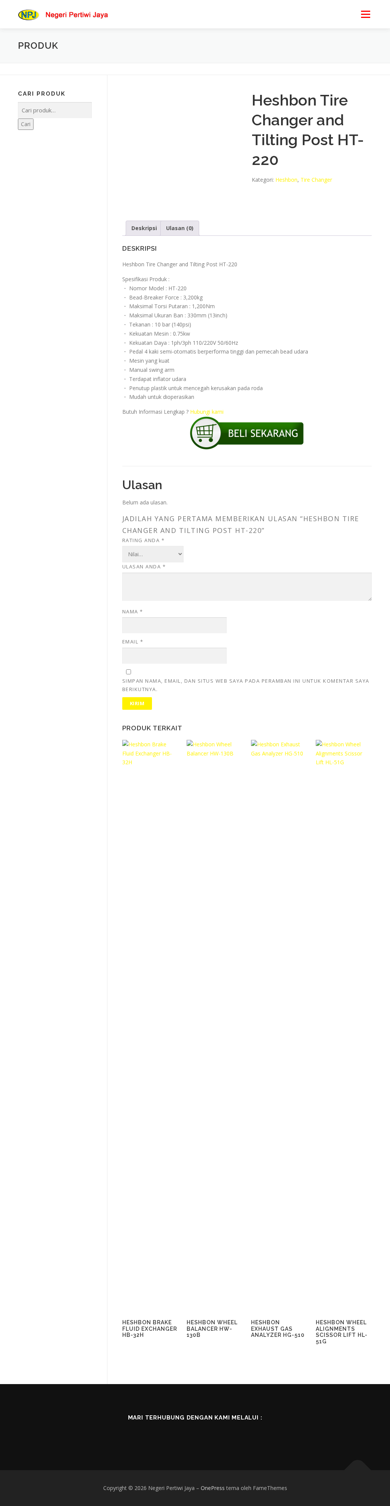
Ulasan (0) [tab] (179, 228)
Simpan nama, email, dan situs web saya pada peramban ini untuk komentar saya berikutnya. (245, 685)
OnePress (213, 1488)
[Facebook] (163, 1434)
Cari (25, 124)
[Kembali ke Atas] (357, 1470)
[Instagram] (205, 1434)
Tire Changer (316, 179)
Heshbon (286, 179)
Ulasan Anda (144, 566)
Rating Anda (143, 540)
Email (133, 641)
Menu (365, 14)
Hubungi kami (207, 411)
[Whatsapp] (227, 1434)
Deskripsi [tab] (144, 228)
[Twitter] (184, 1434)
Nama (132, 611)
